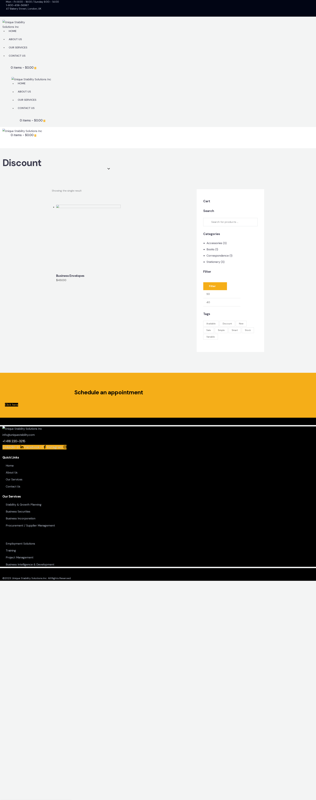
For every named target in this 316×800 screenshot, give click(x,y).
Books (210, 249)
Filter (212, 286)
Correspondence (218, 255)
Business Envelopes (70, 276)
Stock (248, 330)
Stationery (213, 262)
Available (211, 323)
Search (207, 222)
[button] (79, 237)
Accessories (214, 243)
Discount (227, 323)
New (241, 323)
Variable (210, 336)
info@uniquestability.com (18, 435)
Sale (208, 330)
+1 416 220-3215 (13, 441)
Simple (221, 330)
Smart (235, 330)
